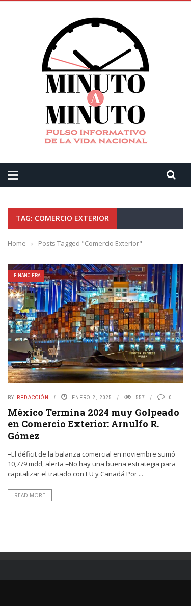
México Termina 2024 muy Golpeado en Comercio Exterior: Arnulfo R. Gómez (93, 424)
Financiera (27, 275)
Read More (29, 495)
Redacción (33, 397)
